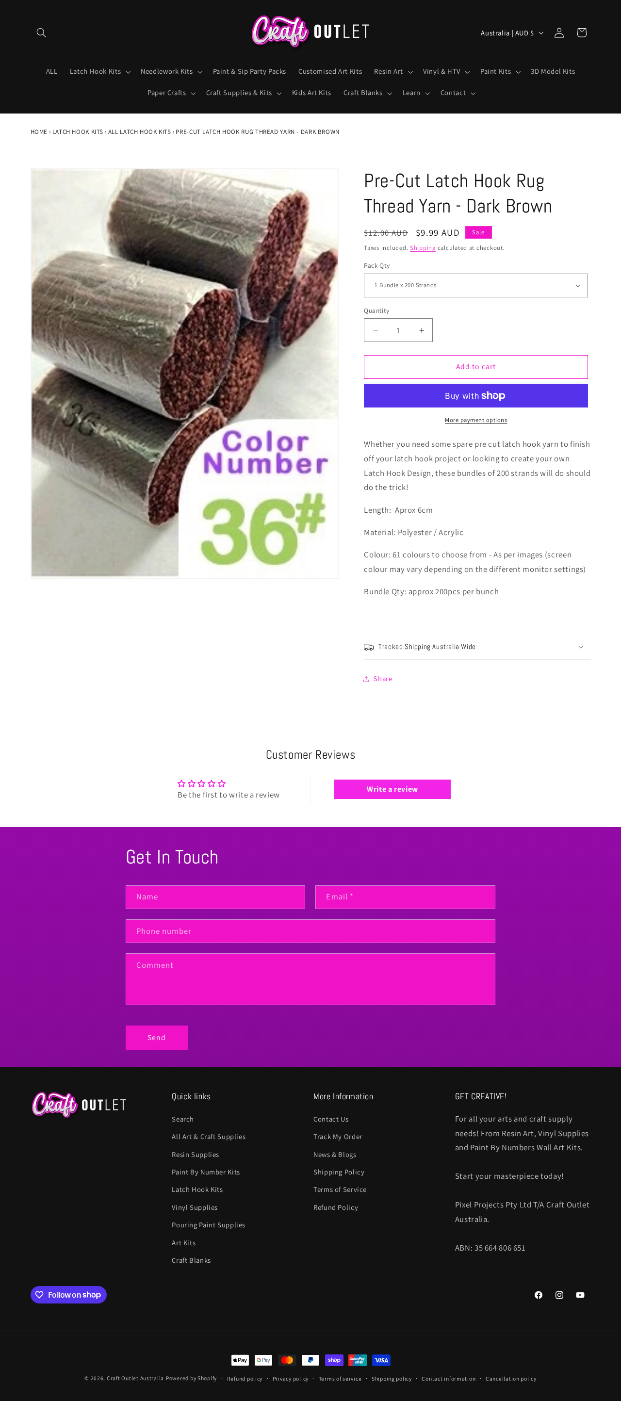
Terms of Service (340, 1189)
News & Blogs (335, 1154)
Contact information (448, 1378)
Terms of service (340, 1378)
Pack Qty (377, 265)
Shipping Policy (338, 1171)
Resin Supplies (195, 1154)
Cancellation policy (511, 1378)
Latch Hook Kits (77, 132)
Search (183, 1119)
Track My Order (337, 1136)
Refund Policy (335, 1207)
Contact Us (330, 1119)
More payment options (476, 420)
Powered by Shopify (191, 1378)
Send (156, 1037)
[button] (42, 32)
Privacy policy (291, 1378)
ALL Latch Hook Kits (139, 132)
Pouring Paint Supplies (208, 1224)
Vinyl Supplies (195, 1207)
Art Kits (184, 1242)
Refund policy (245, 1378)
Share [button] (383, 678)
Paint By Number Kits (206, 1171)
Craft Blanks (191, 1260)
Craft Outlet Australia (135, 1378)
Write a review (392, 789)
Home (39, 132)
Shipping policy (392, 1378)
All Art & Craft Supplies (208, 1136)
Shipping (423, 248)
